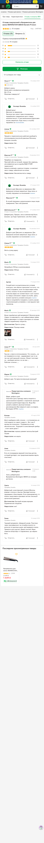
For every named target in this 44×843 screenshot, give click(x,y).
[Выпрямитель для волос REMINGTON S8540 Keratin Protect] (10, 559)
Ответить (11, 98)
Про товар (6, 16)
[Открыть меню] (3, 6)
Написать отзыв (22, 62)
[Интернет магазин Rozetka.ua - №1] (8, 6)
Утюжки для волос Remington (32, 12)
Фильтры (24, 69)
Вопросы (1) (20, 33)
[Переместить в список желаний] (16, 554)
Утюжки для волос (14, 12)
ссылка (32, 193)
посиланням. (19, 122)
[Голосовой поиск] (37, 6)
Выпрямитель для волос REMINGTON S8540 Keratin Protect (10, 570)
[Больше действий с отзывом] (37, 99)
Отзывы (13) (8, 33)
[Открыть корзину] (41, 6)
